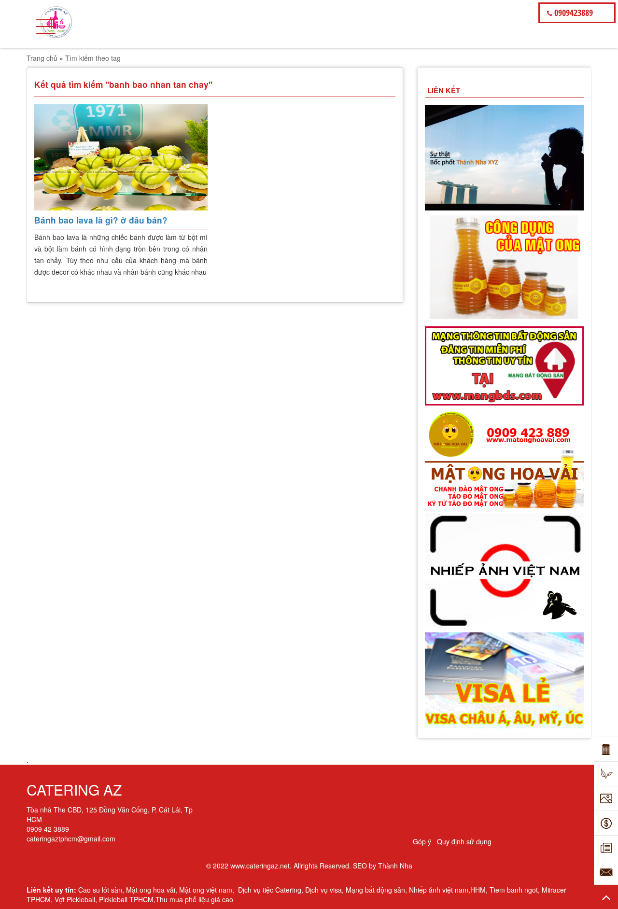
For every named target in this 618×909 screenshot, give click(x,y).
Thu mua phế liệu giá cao (194, 899)
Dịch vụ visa (323, 890)
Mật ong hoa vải (150, 890)
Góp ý (422, 841)
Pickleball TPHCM (126, 899)
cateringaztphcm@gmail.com (71, 838)
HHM (478, 890)
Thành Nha (395, 865)
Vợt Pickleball (75, 899)
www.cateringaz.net (260, 865)
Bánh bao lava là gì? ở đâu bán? (101, 220)
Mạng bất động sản (375, 890)
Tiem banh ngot (514, 890)
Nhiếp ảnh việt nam (438, 890)
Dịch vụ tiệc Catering (269, 890)
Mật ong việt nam (205, 890)
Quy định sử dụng (464, 841)
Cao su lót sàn (100, 890)
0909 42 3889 (48, 829)
